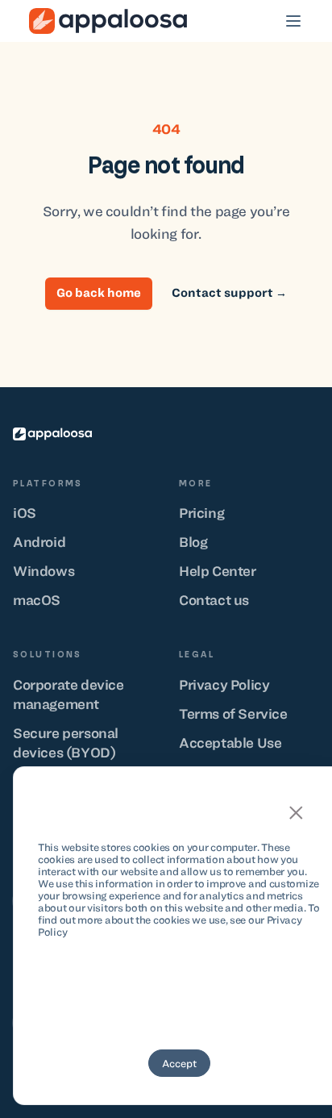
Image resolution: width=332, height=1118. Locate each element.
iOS (24, 513)
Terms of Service (233, 714)
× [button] (296, 811)
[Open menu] (293, 21)
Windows (43, 571)
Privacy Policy (224, 685)
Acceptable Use (230, 743)
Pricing (201, 513)
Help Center (217, 571)
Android (39, 542)
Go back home (98, 292)
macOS (36, 600)
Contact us (214, 600)
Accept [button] (179, 1063)
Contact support (229, 292)
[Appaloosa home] (52, 434)
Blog (193, 542)
